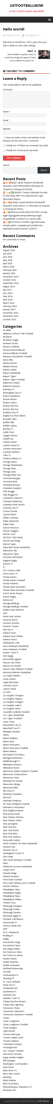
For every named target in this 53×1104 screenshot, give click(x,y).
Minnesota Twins (11, 777)
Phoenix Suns (9, 902)
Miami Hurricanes (11, 744)
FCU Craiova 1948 (11, 570)
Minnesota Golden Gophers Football (20, 771)
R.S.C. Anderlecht (11, 932)
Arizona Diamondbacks (14, 350)
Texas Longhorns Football (15, 1024)
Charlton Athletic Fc (12, 458)
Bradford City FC (11, 412)
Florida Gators (9, 577)
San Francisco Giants (13, 955)
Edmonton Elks (10, 550)
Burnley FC (8, 428)
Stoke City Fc (9, 985)
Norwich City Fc (10, 850)
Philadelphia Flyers (11, 896)
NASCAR (7, 797)
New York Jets (9, 827)
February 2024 (10, 306)
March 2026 (8, 266)
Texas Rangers (10, 1027)
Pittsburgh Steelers (12, 912)
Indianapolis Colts (11, 642)
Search (6, 165)
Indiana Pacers (10, 639)
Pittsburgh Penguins (12, 906)
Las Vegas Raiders (11, 675)
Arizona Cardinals (11, 346)
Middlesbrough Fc (11, 761)
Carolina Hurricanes (12, 448)
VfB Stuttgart (9, 1060)
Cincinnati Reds (10, 481)
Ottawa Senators (11, 876)
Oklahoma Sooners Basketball (17, 866)
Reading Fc (8, 935)
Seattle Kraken (10, 958)
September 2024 (11, 283)
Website (7, 128)
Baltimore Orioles (11, 382)
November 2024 (10, 276)
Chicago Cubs (9, 471)
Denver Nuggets (11, 530)
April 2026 (7, 263)
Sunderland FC (10, 991)
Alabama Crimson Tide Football (18, 333)
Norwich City (9, 846)
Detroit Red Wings (11, 540)
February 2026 (10, 270)
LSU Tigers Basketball (13, 715)
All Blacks (7, 336)
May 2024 (7, 296)
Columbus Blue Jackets (14, 504)
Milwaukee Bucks (11, 767)
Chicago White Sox (12, 474)
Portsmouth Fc (10, 922)
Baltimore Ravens (11, 386)
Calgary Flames (10, 435)
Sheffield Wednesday (13, 968)
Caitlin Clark (8, 432)
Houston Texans (11, 626)
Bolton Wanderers (11, 396)
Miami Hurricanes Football (15, 748)
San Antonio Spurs (11, 945)
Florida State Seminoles (14, 586)
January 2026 (9, 273)
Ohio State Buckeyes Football (17, 859)
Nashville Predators (12, 800)
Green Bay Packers (12, 616)
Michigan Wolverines (13, 757)
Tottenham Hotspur (12, 1044)
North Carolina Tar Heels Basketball (20, 843)
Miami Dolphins (10, 738)
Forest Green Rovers (13, 593)
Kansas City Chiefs (11, 662)
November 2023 (10, 316)
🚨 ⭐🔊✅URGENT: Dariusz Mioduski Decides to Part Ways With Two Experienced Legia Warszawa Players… (25, 195)
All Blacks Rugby (10, 340)
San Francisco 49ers (12, 952)
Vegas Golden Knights (13, 1057)
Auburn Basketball (11, 372)
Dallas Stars (8, 524)
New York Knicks (11, 830)
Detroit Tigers (9, 544)
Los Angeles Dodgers (13, 701)
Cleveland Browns (11, 484)
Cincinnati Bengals (11, 478)
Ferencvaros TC (10, 573)
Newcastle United (11, 840)
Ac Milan (7, 330)
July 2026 (7, 253)
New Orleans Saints (12, 820)
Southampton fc (10, 975)
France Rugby (9, 596)
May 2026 (7, 260)
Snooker (7, 971)
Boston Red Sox (10, 405)
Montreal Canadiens (12, 794)
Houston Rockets (11, 623)
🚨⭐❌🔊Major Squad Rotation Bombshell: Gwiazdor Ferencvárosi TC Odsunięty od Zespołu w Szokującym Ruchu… (26, 205)
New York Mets (10, 833)
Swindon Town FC (11, 998)
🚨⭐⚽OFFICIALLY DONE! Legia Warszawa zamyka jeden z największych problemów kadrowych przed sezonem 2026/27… (24, 225)
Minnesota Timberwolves (15, 774)
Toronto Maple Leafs (13, 1037)
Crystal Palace (9, 514)
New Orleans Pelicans (13, 817)
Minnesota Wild (10, 787)
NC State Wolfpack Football (16, 803)
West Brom (8, 1067)
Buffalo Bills (8, 422)
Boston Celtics (10, 402)
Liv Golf (6, 692)
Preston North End (12, 925)
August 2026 (9, 250)
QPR (5, 929)
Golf (5, 613)
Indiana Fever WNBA (13, 636)
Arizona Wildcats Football (15, 353)
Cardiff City (8, 438)
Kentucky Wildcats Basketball (17, 672)
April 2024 (7, 299)
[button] (49, 19)
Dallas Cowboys (10, 517)
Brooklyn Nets (10, 419)
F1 (4, 567)
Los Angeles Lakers (12, 705)
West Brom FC (10, 1070)
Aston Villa (8, 359)
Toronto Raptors (11, 1040)
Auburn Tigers (9, 376)
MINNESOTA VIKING (13, 781)
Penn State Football (12, 879)
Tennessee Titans (11, 1008)
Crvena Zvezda (10, 511)
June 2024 (7, 293)
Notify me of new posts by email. (22, 150)
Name (6, 111)
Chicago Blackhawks (12, 465)
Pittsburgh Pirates (11, 909)
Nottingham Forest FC (13, 853)
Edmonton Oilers (11, 554)
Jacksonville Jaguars (12, 659)
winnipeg (7, 1077)
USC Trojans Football (13, 1050)
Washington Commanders (15, 1063)
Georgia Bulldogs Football (15, 606)
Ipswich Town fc (10, 652)
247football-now (32, 35)
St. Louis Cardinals (11, 981)
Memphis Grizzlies (11, 731)
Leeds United (9, 679)
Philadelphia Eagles (12, 892)
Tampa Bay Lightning (13, 1004)
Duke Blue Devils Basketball (16, 547)
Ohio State (8, 856)
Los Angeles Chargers (13, 695)
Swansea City (9, 994)
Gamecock (8, 600)
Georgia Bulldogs (11, 603)
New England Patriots (13, 810)
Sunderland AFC (10, 988)
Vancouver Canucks (12, 1054)
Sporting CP (8, 978)
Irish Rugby (8, 655)
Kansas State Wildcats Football (17, 669)
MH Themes (44, 1101)
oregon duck (9, 869)
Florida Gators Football (14, 580)
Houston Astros (10, 619)
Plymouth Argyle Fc (12, 915)
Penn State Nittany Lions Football (19, 883)
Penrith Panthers (11, 886)
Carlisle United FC (11, 445)
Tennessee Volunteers (13, 1011)
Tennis (6, 1017)
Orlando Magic (10, 873)
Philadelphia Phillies (12, 899)
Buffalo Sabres (10, 425)
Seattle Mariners (11, 961)
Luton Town (9, 721)
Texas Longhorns (11, 1021)
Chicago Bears (10, 461)
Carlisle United (9, 442)
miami (6, 734)
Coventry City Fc (10, 507)
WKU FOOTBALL (11, 1083)
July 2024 (7, 289)
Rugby (6, 938)
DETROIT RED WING (13, 537)
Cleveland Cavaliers (12, 488)
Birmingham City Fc (12, 392)
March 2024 (8, 303)
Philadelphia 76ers (11, 889)
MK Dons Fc (9, 790)
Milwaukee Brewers (12, 764)
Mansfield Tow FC (11, 728)
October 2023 (9, 319)
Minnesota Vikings (11, 784)
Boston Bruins (10, 399)
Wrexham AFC (9, 1090)
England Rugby (10, 560)
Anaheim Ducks (10, 343)
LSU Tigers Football (12, 718)
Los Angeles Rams (12, 708)
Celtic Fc (7, 455)
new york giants (10, 823)
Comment (8, 89)
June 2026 (7, 256)
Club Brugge (9, 491)
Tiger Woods (9, 1030)
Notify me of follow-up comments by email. (27, 145)
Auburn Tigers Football (14, 379)
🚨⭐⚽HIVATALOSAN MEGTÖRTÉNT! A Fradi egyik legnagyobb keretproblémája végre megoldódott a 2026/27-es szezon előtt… (25, 215)
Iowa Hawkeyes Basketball (15, 646)
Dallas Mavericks (11, 521)
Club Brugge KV (10, 494)
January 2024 (9, 309)
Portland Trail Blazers (13, 919)
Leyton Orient (9, 688)
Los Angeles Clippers (13, 698)
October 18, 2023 (13, 35)
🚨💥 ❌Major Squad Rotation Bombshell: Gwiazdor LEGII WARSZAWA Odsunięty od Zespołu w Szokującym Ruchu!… (23, 186)
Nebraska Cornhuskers (14, 807)
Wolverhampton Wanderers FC (17, 1086)
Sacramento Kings (11, 942)
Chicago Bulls (9, 468)
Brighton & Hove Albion (14, 415)
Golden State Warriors (13, 609)
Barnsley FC (8, 389)
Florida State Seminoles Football (18, 590)
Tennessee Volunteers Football (18, 1014)
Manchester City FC (12, 725)
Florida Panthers (11, 583)
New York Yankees (12, 836)
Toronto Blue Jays (11, 1034)
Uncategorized (10, 1047)
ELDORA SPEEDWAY (13, 557)
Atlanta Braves (10, 363)
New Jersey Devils (11, 813)
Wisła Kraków (9, 1080)
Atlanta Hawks (10, 369)
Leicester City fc (10, 685)
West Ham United (11, 1073)
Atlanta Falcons (10, 366)
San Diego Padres (11, 948)
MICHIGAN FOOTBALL (14, 754)
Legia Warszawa (11, 682)
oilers (5, 863)
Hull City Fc (8, 629)
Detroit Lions (9, 534)
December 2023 (10, 312)
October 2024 (9, 279)
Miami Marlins (9, 751)
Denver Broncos (11, 527)
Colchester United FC (13, 498)
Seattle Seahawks (11, 965)
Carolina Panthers (11, 452)
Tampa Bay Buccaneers (14, 1001)
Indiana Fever (9, 632)
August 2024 (9, 286)
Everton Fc (8, 563)
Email (6, 120)
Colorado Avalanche (12, 501)
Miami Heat (8, 741)
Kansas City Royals (12, 665)
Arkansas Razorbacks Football (17, 356)
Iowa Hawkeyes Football (14, 649)
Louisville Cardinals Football (16, 711)
